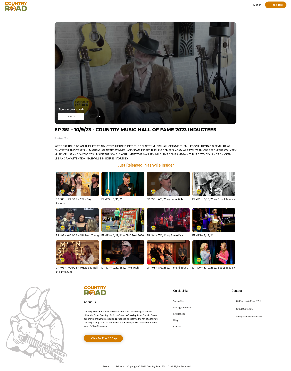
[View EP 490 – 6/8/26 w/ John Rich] (168, 195)
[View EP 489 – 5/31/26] (122, 195)
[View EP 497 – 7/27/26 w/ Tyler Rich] (122, 263)
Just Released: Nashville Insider (145, 165)
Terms (106, 366)
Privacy (120, 366)
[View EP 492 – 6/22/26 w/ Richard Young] (77, 231)
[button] (257, 5)
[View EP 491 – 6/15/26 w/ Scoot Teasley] (213, 195)
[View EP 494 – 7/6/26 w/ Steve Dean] (168, 231)
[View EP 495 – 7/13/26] (213, 231)
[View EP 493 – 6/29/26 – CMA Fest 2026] (122, 231)
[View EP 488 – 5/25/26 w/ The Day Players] (77, 195)
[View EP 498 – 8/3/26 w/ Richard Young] (168, 263)
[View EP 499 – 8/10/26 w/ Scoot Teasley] (213, 263)
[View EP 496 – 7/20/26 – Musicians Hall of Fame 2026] (77, 263)
